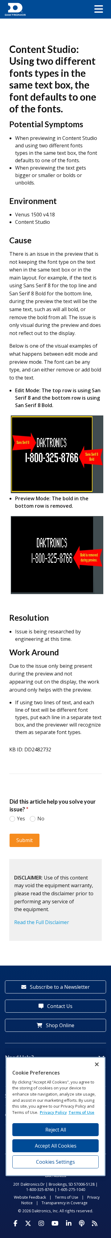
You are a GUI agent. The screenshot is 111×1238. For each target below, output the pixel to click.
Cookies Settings (55, 1161)
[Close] (97, 1064)
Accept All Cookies (55, 1145)
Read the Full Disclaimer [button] (41, 922)
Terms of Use (66, 1197)
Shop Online (59, 1025)
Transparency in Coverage (65, 1202)
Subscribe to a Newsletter (59, 987)
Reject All (55, 1129)
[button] (98, 9)
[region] (55, 1116)
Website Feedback (30, 1197)
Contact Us (59, 1006)
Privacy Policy (53, 1112)
